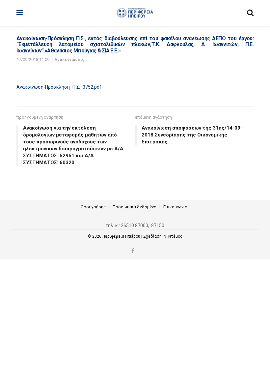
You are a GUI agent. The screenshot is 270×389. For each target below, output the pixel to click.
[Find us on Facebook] (132, 251)
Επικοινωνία (175, 206)
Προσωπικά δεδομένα (134, 206)
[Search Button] (250, 13)
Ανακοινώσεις (69, 59)
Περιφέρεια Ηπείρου (121, 236)
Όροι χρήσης (93, 206)
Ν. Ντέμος (173, 236)
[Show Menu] (19, 13)
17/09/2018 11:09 (32, 59)
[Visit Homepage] (135, 12)
